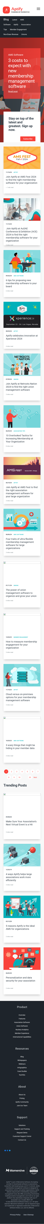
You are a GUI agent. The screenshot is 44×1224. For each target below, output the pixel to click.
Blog (6, 19)
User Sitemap (28, 1215)
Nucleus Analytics (22, 1030)
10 (19, 777)
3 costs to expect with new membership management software (21, 73)
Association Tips (19, 431)
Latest (14, 20)
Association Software (22, 1022)
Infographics (22, 1068)
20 (30, 777)
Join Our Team (22, 1106)
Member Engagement (18, 29)
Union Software (22, 1026)
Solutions (22, 1125)
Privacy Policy (15, 1215)
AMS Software (19, 276)
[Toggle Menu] (38, 9)
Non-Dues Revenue (11, 34)
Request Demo (22, 1133)
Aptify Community (22, 1102)
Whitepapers (22, 1060)
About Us (22, 1095)
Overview (22, 1015)
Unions (24, 34)
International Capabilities (22, 1037)
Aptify (16, 25)
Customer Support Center (22, 1136)
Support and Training (22, 1129)
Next (35, 777)
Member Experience (22, 1033)
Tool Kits (22, 1075)
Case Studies (22, 1071)
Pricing (22, 1098)
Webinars (22, 1064)
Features (22, 1019)
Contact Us (22, 1140)
